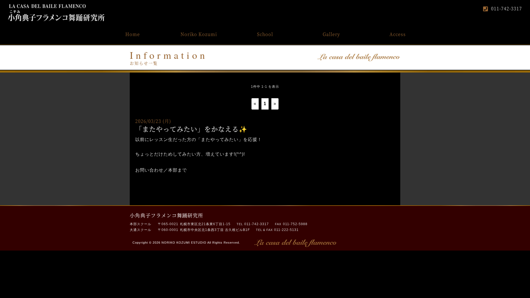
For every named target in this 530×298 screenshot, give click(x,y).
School (265, 34)
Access (397, 34)
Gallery (331, 34)
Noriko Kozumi (199, 34)
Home (132, 34)
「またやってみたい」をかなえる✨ (191, 129)
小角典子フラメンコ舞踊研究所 (166, 215)
